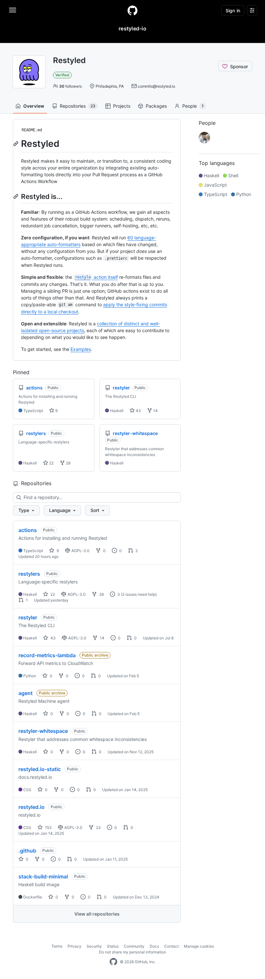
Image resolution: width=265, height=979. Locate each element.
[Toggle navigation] (12, 10)
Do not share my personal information (132, 952)
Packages (156, 106)
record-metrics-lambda (47, 655)
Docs (154, 946)
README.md (32, 130)
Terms (56, 946)
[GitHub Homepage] (113, 962)
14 (155, 410)
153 (48, 827)
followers (70, 86)
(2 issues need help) (139, 594)
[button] (26, 510)
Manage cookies (199, 946)
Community (134, 946)
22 (51, 463)
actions (27, 530)
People (193, 106)
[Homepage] (132, 10)
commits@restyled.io (156, 86)
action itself (96, 277)
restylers (29, 574)
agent (25, 693)
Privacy (74, 946)
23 (98, 827)
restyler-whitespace (43, 731)
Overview (33, 106)
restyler (27, 617)
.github (27, 850)
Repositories (77, 106)
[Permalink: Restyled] (16, 143)
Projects (121, 106)
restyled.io (31, 807)
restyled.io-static (39, 769)
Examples (80, 349)
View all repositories (97, 914)
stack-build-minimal (43, 876)
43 (138, 410)
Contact (171, 946)
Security (94, 946)
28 (67, 463)
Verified (62, 74)
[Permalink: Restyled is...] (16, 196)
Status (113, 946)
